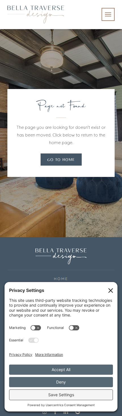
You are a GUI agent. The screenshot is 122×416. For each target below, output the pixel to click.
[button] (108, 14)
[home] (35, 14)
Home (61, 278)
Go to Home (61, 160)
